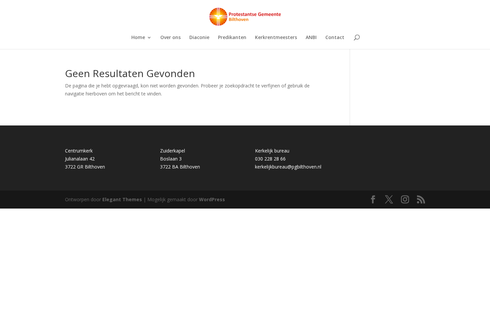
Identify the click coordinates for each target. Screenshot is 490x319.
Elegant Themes (122, 199)
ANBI (311, 37)
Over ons (170, 37)
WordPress (212, 199)
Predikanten (232, 37)
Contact (334, 37)
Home (138, 37)
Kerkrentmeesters (276, 37)
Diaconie (199, 37)
